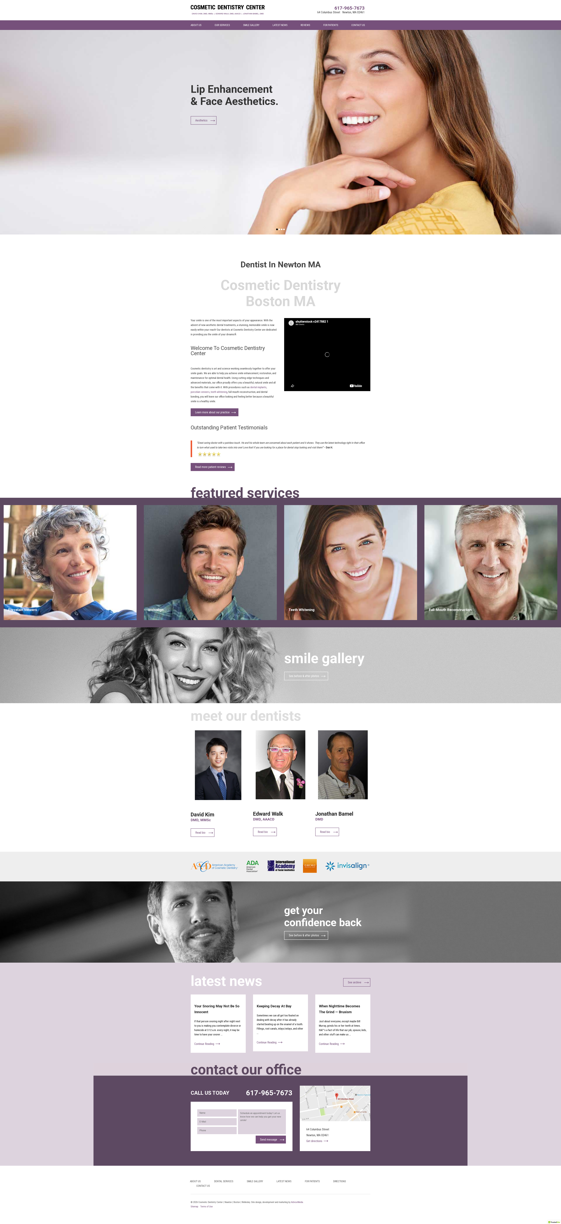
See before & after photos (304, 676)
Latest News (280, 25)
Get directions (314, 1141)
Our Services (222, 25)
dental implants (258, 387)
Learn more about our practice (212, 412)
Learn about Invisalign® (209, 120)
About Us (196, 25)
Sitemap (194, 1206)
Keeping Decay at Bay (274, 1006)
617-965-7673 (349, 8)
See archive (354, 982)
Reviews (305, 25)
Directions (339, 1181)
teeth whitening (219, 391)
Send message (268, 1139)
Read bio (200, 832)
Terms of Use (206, 1206)
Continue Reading (204, 1044)
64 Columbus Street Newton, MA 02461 (341, 12)
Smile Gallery (251, 25)
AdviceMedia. (297, 1202)
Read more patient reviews (210, 467)
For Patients (330, 25)
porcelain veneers (200, 391)
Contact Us (358, 25)
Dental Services (223, 1181)
